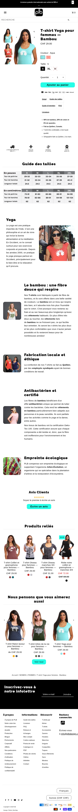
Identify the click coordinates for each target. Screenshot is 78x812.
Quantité (45, 77)
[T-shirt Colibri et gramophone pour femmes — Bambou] (11, 546)
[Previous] (16, 37)
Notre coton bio (10, 723)
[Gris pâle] (31, 575)
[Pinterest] (8, 800)
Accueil (15, 675)
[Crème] (42, 656)
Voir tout (39, 662)
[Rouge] (28, 575)
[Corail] (64, 654)
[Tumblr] (11, 800)
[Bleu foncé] (17, 656)
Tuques (44, 750)
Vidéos (25, 757)
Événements (9, 740)
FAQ (60, 106)
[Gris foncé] (50, 577)
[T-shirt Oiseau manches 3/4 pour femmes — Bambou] (48, 546)
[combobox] (39, 19)
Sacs (44, 757)
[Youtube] (14, 800)
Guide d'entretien (48, 106)
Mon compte (27, 737)
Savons (45, 733)
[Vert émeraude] (13, 577)
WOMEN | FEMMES (28, 675)
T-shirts (44, 726)
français (64, 791)
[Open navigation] (9, 12)
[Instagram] (18, 800)
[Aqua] (61, 654)
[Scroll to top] (73, 806)
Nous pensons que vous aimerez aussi (39, 599)
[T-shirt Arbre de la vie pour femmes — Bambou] (39, 625)
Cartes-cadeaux (29, 740)
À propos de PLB (11, 720)
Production (8, 733)
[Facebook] (5, 800)
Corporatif (8, 743)
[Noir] (67, 581)
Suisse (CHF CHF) (59, 798)
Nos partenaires (10, 750)
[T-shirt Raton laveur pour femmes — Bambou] (15, 625)
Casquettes (46, 747)
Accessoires (46, 730)
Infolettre (26, 760)
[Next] (34, 37)
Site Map (15, 810)
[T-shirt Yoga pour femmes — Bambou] (63, 625)
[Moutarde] (14, 656)
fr (72, 2)
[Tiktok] (21, 800)
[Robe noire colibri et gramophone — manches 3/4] (66, 546)
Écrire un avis (39, 506)
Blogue (7, 737)
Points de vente (29, 743)
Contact (26, 764)
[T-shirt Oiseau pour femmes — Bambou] (30, 546)
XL (49, 68)
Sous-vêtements (48, 754)
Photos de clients (29, 754)
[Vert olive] (36, 656)
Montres (45, 760)
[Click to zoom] (34, 31)
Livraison (45, 112)
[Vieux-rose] (10, 577)
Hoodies (45, 737)
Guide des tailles (56, 99)
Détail (44, 99)
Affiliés (7, 747)
